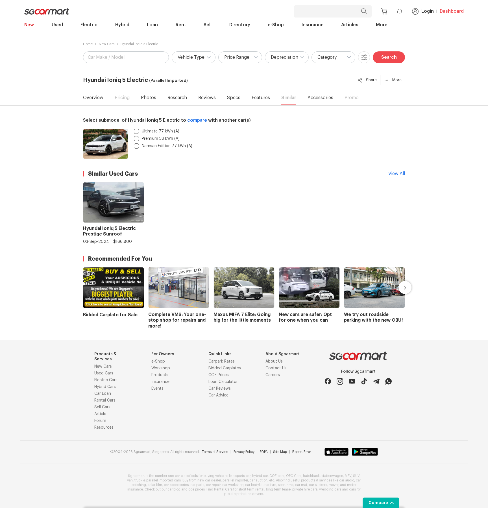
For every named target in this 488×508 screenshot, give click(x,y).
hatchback (311, 476)
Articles (349, 25)
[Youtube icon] (352, 381)
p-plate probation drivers (243, 494)
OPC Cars (293, 476)
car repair (213, 485)
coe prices (196, 489)
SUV (356, 476)
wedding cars (330, 489)
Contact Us (276, 368)
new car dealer (209, 480)
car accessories (176, 485)
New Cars (106, 44)
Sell (208, 25)
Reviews (207, 97)
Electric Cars (105, 380)
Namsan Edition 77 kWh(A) (167, 146)
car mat (301, 485)
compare (197, 120)
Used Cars (103, 373)
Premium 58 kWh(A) (161, 139)
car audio (346, 480)
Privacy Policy (244, 452)
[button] (193, 57)
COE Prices (218, 375)
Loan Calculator (223, 382)
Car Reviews (219, 389)
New (29, 25)
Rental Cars (105, 400)
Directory (239, 25)
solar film (155, 485)
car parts (197, 485)
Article (100, 414)
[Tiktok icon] (364, 381)
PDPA (264, 452)
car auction (258, 480)
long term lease (278, 489)
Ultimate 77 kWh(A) (160, 131)
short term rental (251, 489)
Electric (88, 25)
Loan (152, 25)
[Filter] (364, 57)
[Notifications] (399, 11)
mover (333, 485)
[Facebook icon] (327, 381)
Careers (272, 375)
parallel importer (235, 480)
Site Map (280, 452)
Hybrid (122, 25)
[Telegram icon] (376, 381)
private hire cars (304, 489)
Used (57, 25)
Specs (233, 97)
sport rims (285, 485)
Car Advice (218, 395)
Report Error (301, 452)
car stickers (318, 485)
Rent (181, 25)
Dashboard (452, 11)
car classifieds (186, 476)
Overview (93, 97)
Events (157, 389)
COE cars (276, 476)
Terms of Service (215, 452)
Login (427, 11)
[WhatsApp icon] (388, 381)
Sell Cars (102, 407)
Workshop (160, 368)
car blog (173, 489)
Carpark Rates (221, 361)
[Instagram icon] (340, 381)
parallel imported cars (163, 480)
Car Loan (102, 394)
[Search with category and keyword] (364, 11)
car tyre (270, 485)
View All (396, 173)
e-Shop (276, 25)
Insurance (313, 25)
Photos (148, 97)
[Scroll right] (398, 287)
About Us (274, 361)
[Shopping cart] (384, 11)
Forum (100, 421)
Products (159, 375)
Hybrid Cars (105, 387)
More (381, 25)
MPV (348, 476)
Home (88, 44)
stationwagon (332, 476)
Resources (104, 427)
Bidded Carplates (224, 368)
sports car (242, 476)
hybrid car (260, 476)
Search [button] (389, 57)
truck (138, 480)
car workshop (232, 485)
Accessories (320, 97)
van (130, 480)
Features (261, 97)
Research (177, 97)
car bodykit (254, 485)
